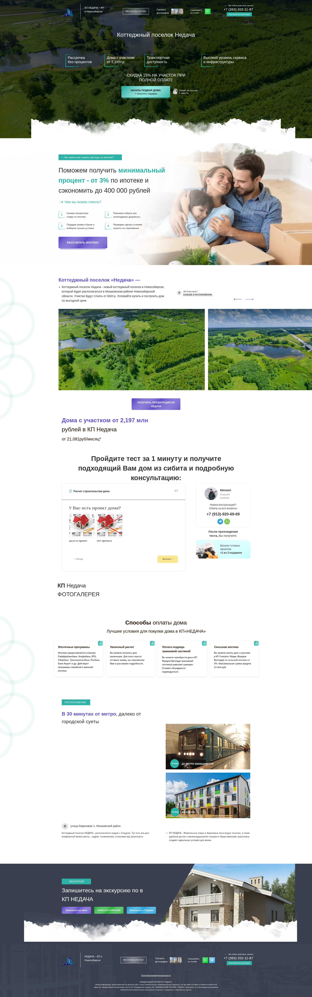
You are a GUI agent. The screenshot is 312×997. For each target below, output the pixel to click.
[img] (220, 521)
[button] (136, 11)
